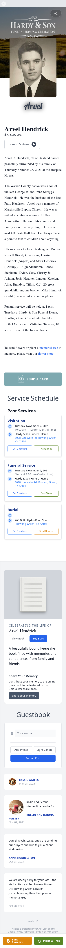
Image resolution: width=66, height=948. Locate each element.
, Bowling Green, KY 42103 (31, 523)
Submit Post (33, 758)
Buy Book (38, 638)
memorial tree (48, 347)
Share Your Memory (24, 695)
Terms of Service (43, 931)
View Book (18, 638)
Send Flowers (46, 531)
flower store (46, 353)
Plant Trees (46, 448)
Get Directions (20, 448)
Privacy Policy (23, 931)
